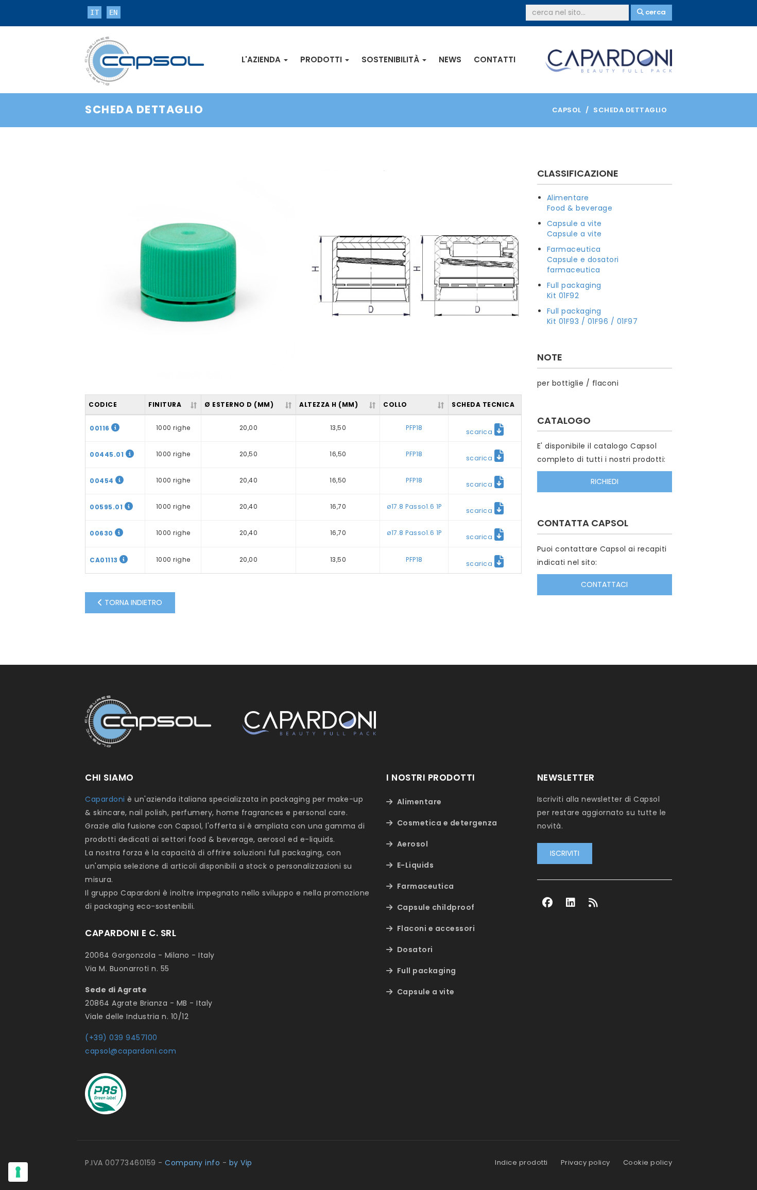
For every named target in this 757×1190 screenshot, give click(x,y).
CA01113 (104, 560)
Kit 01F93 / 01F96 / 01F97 (592, 321)
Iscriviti (564, 853)
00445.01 (108, 454)
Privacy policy (585, 1162)
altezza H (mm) (328, 404)
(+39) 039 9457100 (121, 1037)
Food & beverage (580, 208)
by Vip (240, 1163)
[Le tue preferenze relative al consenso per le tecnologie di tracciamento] (18, 1172)
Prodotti (322, 59)
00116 (100, 428)
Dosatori (415, 949)
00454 (102, 480)
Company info (192, 1163)
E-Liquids (415, 865)
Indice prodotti (521, 1162)
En (113, 12)
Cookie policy (648, 1162)
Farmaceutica (574, 249)
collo (395, 404)
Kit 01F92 (563, 295)
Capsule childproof (436, 907)
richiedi (604, 481)
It (94, 12)
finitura (164, 404)
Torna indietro (132, 602)
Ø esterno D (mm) (238, 404)
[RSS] (593, 902)
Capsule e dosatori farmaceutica (583, 264)
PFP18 (414, 427)
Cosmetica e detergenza (447, 823)
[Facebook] (547, 902)
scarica (480, 431)
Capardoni (105, 799)
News (450, 59)
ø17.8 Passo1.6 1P (414, 506)
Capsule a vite (574, 223)
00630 (102, 533)
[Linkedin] (571, 902)
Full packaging (574, 285)
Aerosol (412, 844)
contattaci (604, 584)
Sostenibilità (391, 59)
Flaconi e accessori (436, 928)
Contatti (494, 59)
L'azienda (262, 59)
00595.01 (107, 507)
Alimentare (568, 198)
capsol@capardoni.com (130, 1051)
